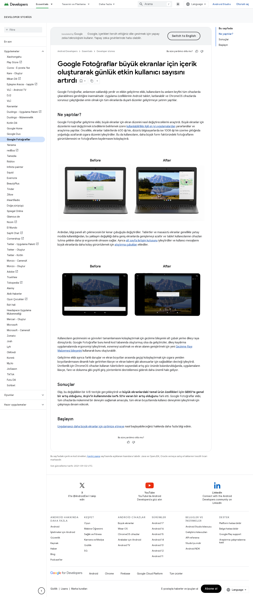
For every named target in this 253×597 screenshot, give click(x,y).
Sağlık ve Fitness (93, 534)
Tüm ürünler (176, 573)
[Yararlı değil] (201, 51)
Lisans (64, 588)
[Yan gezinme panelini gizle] (41, 590)
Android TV (124, 545)
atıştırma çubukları (126, 244)
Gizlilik (87, 545)
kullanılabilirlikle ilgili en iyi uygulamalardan (150, 126)
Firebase (125, 573)
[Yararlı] (196, 51)
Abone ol (211, 588)
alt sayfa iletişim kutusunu (141, 240)
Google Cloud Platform (150, 573)
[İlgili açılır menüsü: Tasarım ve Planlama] (90, 4)
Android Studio (222, 4)
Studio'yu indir (193, 543)
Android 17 (158, 523)
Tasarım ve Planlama (74, 4)
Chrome (109, 573)
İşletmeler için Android (62, 532)
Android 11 (157, 556)
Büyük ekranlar (126, 523)
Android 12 (158, 550)
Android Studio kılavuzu (199, 526)
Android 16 (158, 528)
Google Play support (230, 534)
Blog (52, 554)
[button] (20, 51)
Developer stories (18, 17)
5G (86, 550)
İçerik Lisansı (93, 456)
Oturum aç (242, 4)
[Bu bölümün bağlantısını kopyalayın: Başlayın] (76, 419)
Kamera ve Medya (94, 539)
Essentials (42, 4)
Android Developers (67, 51)
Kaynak (54, 543)
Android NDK (193, 548)
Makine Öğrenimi (93, 528)
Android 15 (158, 534)
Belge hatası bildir (228, 528)
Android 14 (158, 539)
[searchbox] (23, 30)
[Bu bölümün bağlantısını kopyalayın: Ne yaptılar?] (84, 115)
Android (54, 526)
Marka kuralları (79, 588)
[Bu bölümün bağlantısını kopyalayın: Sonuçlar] (78, 385)
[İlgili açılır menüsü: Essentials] (53, 4)
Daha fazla (105, 4)
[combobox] (155, 4)
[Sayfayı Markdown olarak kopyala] (92, 81)
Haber (53, 548)
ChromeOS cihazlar (129, 534)
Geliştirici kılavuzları (196, 532)
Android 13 (158, 545)
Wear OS (123, 528)
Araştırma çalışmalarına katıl (232, 541)
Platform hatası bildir (230, 523)
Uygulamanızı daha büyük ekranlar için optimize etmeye (90, 426)
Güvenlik (55, 537)
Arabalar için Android (129, 539)
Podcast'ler (56, 559)
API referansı (192, 537)
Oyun (87, 523)
